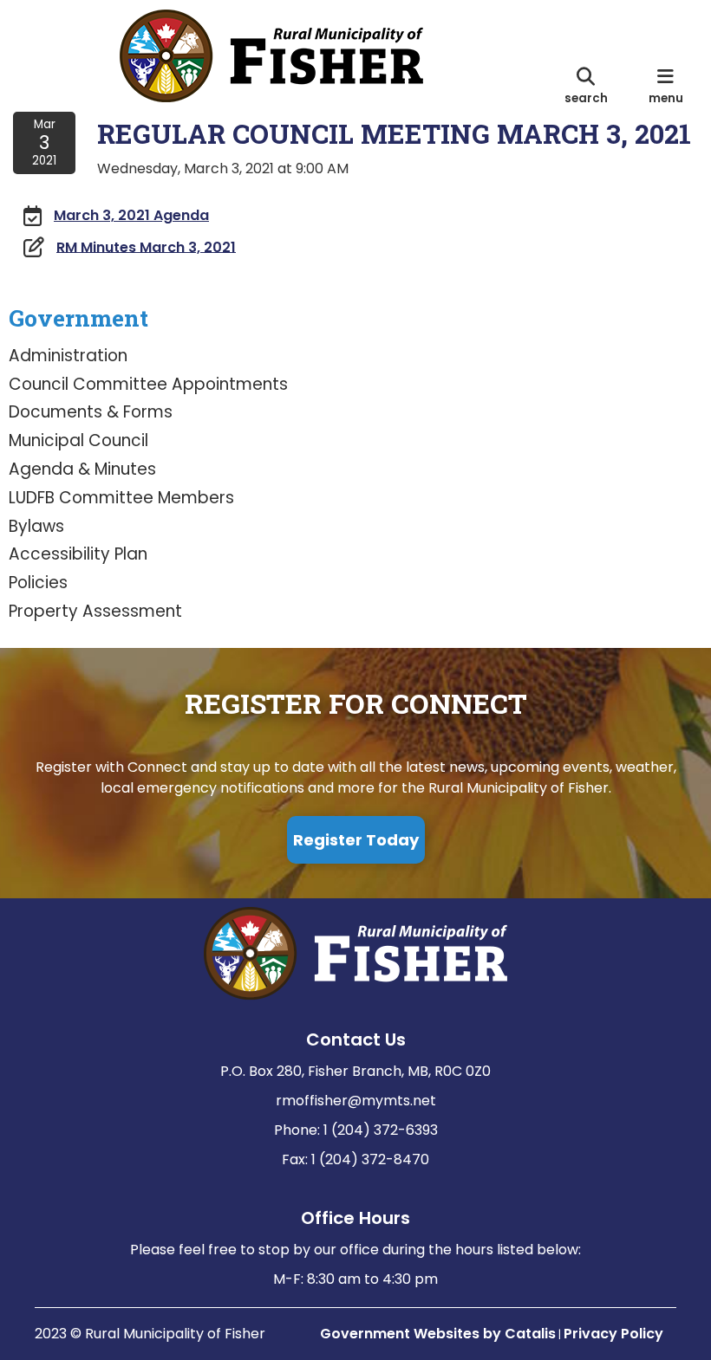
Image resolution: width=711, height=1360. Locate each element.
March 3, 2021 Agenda (131, 215)
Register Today (356, 840)
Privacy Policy (613, 1334)
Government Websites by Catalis (438, 1334)
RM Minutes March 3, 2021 (146, 246)
